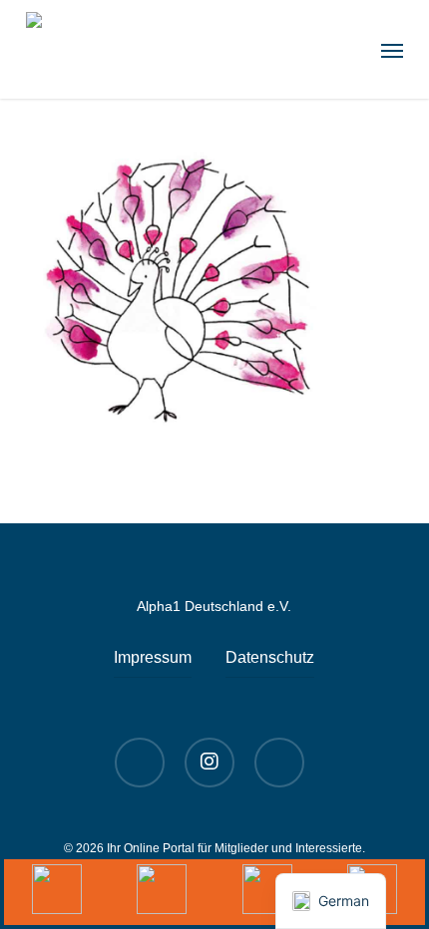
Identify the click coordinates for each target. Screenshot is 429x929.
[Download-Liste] (162, 892)
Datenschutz (269, 657)
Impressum (153, 657)
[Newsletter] (267, 892)
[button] (392, 50)
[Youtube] (57, 892)
